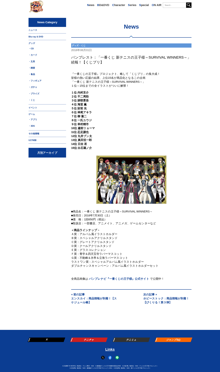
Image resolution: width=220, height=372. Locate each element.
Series (132, 5)
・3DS (32, 126)
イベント (33, 107)
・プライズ (34, 93)
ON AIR (156, 5)
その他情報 (34, 133)
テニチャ (89, 339)
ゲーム (32, 114)
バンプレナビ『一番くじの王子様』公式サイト (119, 278)
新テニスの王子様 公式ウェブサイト (36, 7)
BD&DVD (103, 5)
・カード (33, 55)
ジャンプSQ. (174, 339)
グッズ (32, 43)
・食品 (32, 74)
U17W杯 (33, 140)
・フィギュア (35, 81)
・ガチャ (33, 87)
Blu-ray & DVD (36, 36)
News (90, 5)
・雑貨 (32, 68)
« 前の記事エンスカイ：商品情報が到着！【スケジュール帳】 (94, 298)
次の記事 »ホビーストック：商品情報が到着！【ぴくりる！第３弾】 (166, 298)
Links (110, 349)
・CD (31, 48)
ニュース (33, 30)
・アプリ (33, 119)
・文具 (32, 61)
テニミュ (131, 339)
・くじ (32, 100)
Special (144, 5)
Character (118, 5)
